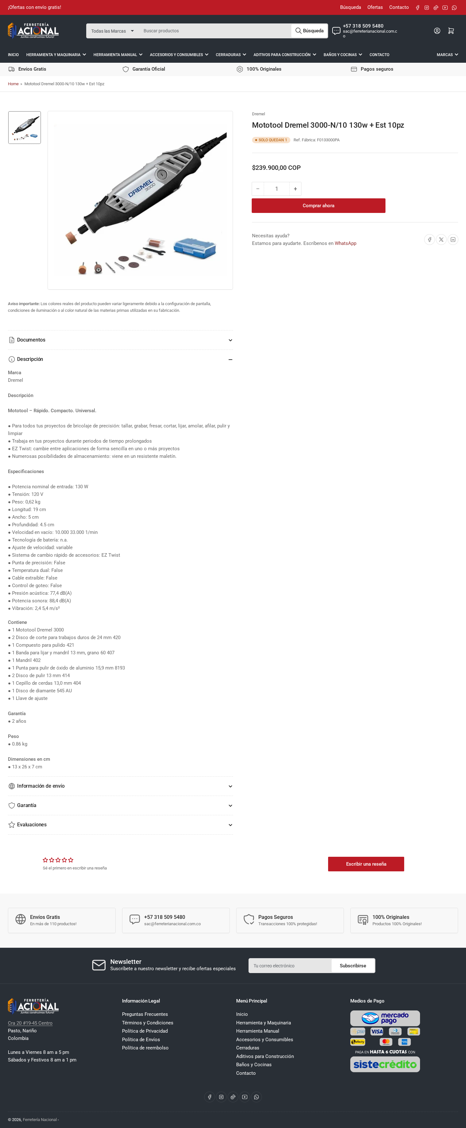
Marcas (445, 54)
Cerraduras (228, 54)
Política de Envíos (141, 1039)
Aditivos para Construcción (282, 54)
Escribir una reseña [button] (366, 864)
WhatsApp (345, 243)
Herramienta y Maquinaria (53, 54)
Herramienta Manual (115, 54)
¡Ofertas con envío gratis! (34, 7)
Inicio (13, 54)
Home (13, 83)
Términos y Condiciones (147, 1023)
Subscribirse (353, 966)
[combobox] (233, 30)
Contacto (399, 7)
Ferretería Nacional (40, 1119)
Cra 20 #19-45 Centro (30, 1023)
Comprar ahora (318, 205)
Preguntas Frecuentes (145, 1014)
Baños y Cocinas (340, 54)
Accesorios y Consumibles (176, 54)
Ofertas (375, 7)
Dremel (258, 114)
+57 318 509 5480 (363, 26)
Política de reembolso (145, 1048)
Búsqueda (350, 7)
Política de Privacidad (145, 1031)
